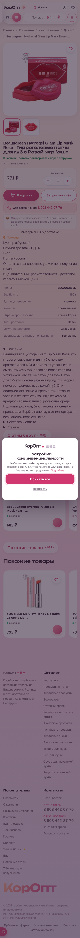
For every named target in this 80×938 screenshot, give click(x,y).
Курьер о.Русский (16, 242)
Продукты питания (56, 686)
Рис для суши (53, 755)
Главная (8, 30)
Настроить (40, 488)
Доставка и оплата (21, 422)
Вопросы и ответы (56, 833)
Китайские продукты (57, 693)
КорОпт (12, 7)
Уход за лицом (49, 30)
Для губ (69, 30)
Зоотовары (51, 699)
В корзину (24, 195)
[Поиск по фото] (49, 17)
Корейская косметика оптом (58, 714)
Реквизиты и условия (18, 811)
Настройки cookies (42, 930)
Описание (14, 349)
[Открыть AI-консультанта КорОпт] (3, 931)
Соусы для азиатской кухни (58, 764)
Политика (69, 925)
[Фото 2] (31, 127)
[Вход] (64, 7)
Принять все (40, 479)
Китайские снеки (55, 736)
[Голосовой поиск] (58, 17)
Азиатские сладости (57, 742)
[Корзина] (7, 17)
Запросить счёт (59, 195)
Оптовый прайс (54, 706)
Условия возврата (46, 925)
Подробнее (57, 470)
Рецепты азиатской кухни (57, 774)
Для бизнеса (12, 830)
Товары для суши (55, 749)
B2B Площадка (13, 823)
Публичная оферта (16, 925)
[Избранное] (73, 7)
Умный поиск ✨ (14, 849)
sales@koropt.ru (54, 827)
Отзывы (13, 427)
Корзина (9, 836)
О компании (11, 804)
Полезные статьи (15, 862)
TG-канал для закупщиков (12, 870)
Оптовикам (10, 798)
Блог (6, 855)
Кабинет (9, 843)
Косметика (26, 30)
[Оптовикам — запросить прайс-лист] (72, 17)
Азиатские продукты (57, 723)
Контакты (9, 817)
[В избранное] (71, 49)
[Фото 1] (12, 127)
